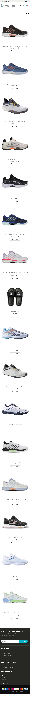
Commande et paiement (7, 653)
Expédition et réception (7, 655)
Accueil (1, 11)
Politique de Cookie (6, 669)
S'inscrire (23, 641)
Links (26, 1)
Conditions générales (6, 665)
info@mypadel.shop (5, 677)
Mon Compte (4, 651)
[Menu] (20, 6)
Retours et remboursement (7, 657)
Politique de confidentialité (7, 667)
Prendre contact (5, 660)
